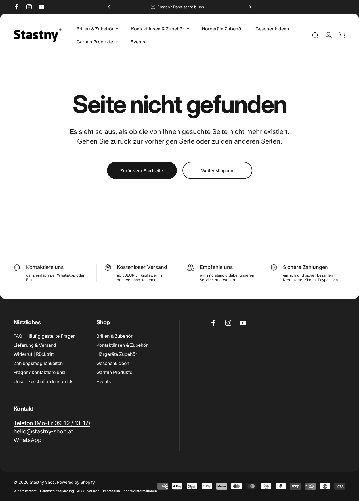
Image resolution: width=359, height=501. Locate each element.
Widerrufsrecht (25, 491)
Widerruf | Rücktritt (34, 354)
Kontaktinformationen (140, 491)
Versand (93, 491)
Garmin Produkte (114, 372)
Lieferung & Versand (35, 345)
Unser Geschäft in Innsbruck (43, 381)
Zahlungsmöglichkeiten (38, 363)
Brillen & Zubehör (114, 336)
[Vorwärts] (249, 7)
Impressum (111, 491)
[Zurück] (110, 7)
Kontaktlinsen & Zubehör (122, 345)
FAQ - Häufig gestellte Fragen (44, 336)
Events (103, 381)
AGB (80, 491)
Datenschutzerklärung (57, 491)
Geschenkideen (112, 363)
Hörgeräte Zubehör (116, 354)
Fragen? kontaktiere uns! (39, 372)
